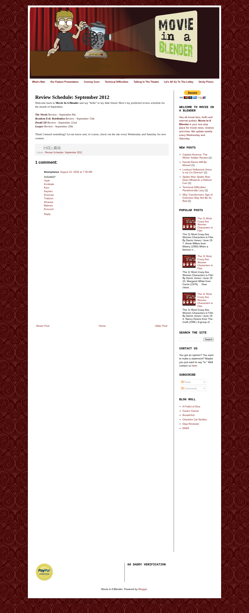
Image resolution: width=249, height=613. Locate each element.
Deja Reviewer (190, 423)
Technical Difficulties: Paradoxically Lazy (194, 189)
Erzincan (49, 194)
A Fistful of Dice (191, 406)
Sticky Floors (206, 81)
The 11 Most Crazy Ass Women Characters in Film (205, 224)
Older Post (161, 325)
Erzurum (49, 209)
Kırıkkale (49, 184)
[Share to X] (52, 148)
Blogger (142, 589)
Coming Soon (92, 81)
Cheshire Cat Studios (194, 419)
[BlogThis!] (48, 148)
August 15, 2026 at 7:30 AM (76, 171)
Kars (46, 187)
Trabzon (48, 198)
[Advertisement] (101, 296)
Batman (48, 205)
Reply (47, 214)
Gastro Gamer (190, 410)
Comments (190, 388)
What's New (38, 81)
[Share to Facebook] (55, 148)
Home (102, 325)
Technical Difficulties (116, 81)
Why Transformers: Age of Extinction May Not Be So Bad (197, 197)
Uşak (47, 180)
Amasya (48, 202)
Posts (187, 382)
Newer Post (42, 325)
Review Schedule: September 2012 (63, 152)
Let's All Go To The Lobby (178, 81)
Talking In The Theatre (146, 81)
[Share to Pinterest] (59, 148)
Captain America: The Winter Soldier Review (195, 156)
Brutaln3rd (188, 415)
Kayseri (48, 191)
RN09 (185, 428)
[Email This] (45, 148)
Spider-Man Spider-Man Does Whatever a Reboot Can (197, 179)
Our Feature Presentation (64, 81)
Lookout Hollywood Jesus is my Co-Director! (197, 171)
